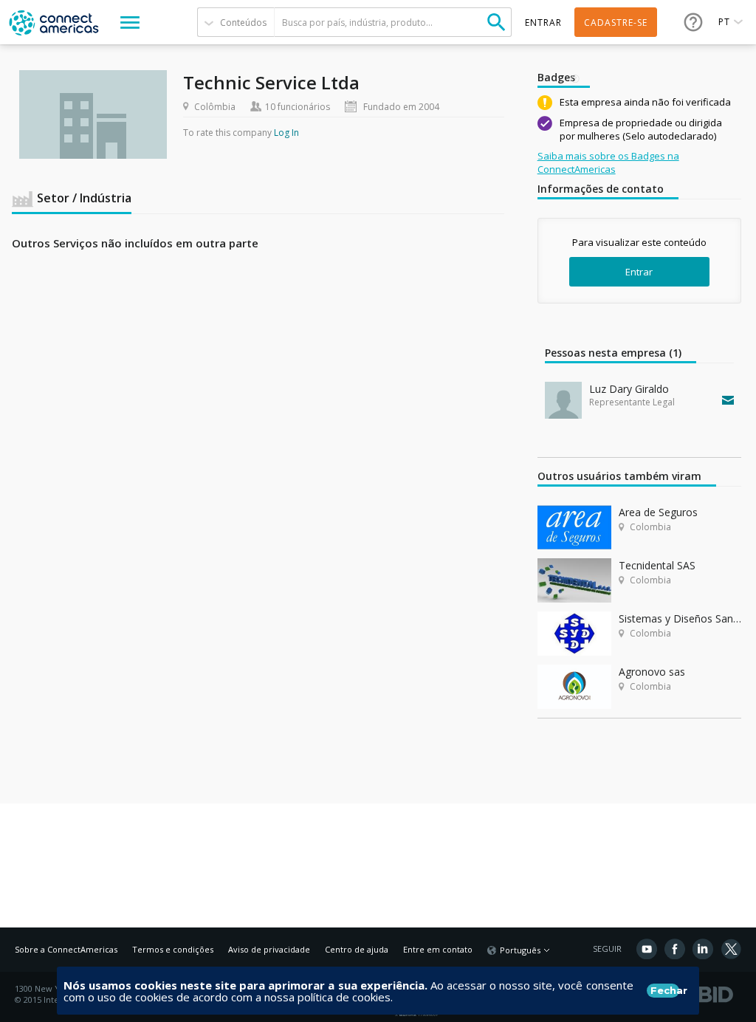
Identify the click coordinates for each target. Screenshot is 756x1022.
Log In (286, 132)
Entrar (639, 271)
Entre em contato (437, 949)
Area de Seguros (658, 512)
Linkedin (703, 949)
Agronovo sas (652, 672)
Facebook (674, 949)
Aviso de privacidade (269, 949)
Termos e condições (172, 949)
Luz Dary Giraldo (629, 389)
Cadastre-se (615, 22)
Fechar (664, 990)
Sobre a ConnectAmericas (66, 949)
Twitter (731, 949)
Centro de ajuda (356, 949)
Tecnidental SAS (657, 565)
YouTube (646, 949)
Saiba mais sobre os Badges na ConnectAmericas (608, 162)
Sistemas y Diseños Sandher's (680, 618)
